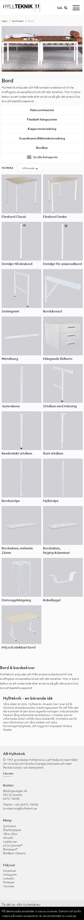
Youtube (8, 886)
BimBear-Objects (14, 853)
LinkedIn (8, 878)
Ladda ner (10, 841)
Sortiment (17, 21)
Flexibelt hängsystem (42, 119)
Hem (4, 21)
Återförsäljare (12, 830)
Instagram (10, 874)
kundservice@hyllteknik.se (20, 808)
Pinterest (8, 882)
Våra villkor (10, 834)
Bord (31, 21)
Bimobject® (10, 849)
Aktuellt (8, 838)
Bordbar (42, 148)
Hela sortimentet (42, 110)
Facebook (9, 871)
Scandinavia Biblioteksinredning (42, 138)
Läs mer (8, 773)
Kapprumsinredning (42, 129)
